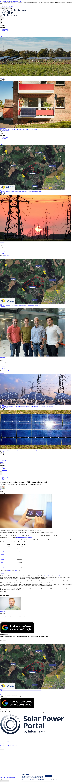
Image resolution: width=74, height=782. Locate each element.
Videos (3, 468)
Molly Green (3, 192)
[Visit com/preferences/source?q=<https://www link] (17, 632)
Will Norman (3, 243)
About (1, 6)
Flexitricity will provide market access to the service (24, 537)
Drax (1, 548)
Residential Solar (5, 29)
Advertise (1, 741)
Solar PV (3, 366)
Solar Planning (2, 190)
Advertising (10, 6)
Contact (13, 6)
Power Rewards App (9, 570)
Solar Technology (7, 370)
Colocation (4, 253)
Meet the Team (4, 737)
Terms (14, 777)
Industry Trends (4, 470)
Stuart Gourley (3, 78)
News (3, 479)
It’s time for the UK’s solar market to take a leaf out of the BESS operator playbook (13, 406)
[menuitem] (37, 25)
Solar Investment (5, 137)
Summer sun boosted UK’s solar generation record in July (9, 450)
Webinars (3, 467)
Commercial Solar (5, 30)
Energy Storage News (6, 745)
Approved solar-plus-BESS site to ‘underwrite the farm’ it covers (10, 191)
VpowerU (2, 573)
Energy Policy (4, 138)
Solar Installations (5, 368)
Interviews (4, 460)
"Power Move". (59, 575)
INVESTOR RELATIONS (13, 1)
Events (1, 462)
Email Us (7, 741)
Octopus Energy (3, 567)
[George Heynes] (2, 488)
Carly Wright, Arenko (4, 407)
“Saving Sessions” (47, 575)
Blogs (3, 458)
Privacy (11, 777)
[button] (37, 5)
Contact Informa (7, 777)
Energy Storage (6, 255)
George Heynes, (3, 489)
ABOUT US (7, 1)
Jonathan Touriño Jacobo (5, 130)
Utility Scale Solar (5, 477)
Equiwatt (2, 556)
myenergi (15, 570)
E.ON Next (2, 551)
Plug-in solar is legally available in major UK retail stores (9, 129)
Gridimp (2, 562)
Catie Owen (3, 451)
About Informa (2, 777)
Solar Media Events (5, 6)
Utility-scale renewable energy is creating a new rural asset (9, 77)
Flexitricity (2, 559)
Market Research (12, 737)
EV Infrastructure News (14, 745)
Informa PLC (2, 1)
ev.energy (2, 554)
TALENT (19, 1)
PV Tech (1, 745)
